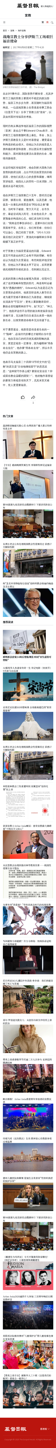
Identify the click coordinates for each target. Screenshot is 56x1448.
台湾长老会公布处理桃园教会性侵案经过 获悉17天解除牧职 (27, 545)
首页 (5, 30)
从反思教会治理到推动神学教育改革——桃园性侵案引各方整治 (27, 867)
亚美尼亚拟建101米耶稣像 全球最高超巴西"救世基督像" (27, 709)
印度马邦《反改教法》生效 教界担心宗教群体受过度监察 (27, 1140)
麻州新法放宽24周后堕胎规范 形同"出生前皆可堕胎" (27, 658)
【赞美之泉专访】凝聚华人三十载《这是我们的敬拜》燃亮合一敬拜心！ (27, 1377)
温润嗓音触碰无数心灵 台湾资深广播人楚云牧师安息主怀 (27, 427)
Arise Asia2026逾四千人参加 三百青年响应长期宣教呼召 (28, 1298)
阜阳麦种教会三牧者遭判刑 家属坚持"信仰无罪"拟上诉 (25, 788)
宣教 (28, 15)
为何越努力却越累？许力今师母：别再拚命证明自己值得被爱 (27, 943)
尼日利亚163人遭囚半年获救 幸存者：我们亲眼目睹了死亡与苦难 (28, 982)
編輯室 (6, 47)
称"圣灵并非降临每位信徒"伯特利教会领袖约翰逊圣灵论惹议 (28, 585)
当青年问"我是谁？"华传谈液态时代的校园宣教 (27, 905)
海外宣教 (22, 30)
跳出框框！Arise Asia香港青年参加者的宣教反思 (27, 1100)
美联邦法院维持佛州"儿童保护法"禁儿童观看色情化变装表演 (28, 1337)
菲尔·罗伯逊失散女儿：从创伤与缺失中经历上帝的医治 (27, 1021)
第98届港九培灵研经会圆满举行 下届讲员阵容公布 (27, 506)
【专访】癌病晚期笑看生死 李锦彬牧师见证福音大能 (27, 466)
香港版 (43, 1429)
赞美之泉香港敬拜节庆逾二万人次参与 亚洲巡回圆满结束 (27, 1061)
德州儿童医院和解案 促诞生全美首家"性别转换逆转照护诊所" (28, 1179)
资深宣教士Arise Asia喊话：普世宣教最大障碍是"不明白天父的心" (27, 827)
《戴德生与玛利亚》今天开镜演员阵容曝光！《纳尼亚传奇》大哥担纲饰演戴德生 (26, 1258)
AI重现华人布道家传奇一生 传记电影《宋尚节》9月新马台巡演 (27, 669)
